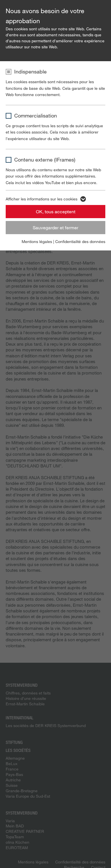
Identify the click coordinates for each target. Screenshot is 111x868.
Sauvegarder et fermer (55, 227)
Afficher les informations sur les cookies (41, 198)
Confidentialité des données (80, 241)
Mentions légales (37, 241)
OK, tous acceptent (55, 211)
